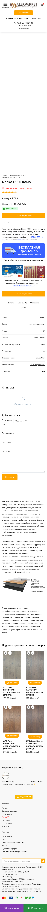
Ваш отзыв (7, 451)
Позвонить (37, 908)
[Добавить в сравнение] (9, 221)
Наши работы (7, 814)
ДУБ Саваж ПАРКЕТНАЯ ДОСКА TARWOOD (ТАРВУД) (34, 691)
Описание (34, 303)
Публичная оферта (9, 849)
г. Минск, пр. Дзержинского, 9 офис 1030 (23, 18)
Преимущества (8, 433)
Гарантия (24, 308)
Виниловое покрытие (17, 175)
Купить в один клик (24, 215)
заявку (20, 240)
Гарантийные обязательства (13, 842)
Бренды (5, 846)
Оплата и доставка (9, 811)
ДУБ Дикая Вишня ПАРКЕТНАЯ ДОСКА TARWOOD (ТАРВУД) (34, 745)
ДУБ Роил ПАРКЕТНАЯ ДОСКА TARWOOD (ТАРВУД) (11, 745)
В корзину (13, 682)
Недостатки (6, 442)
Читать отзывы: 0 (27, 188)
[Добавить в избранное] (4, 221)
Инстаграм (13, 908)
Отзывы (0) (22, 303)
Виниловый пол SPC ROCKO (11, 177)
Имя (3, 424)
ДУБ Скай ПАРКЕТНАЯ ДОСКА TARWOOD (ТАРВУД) (11, 691)
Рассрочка (6, 820)
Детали (11, 303)
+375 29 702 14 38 (25, 26)
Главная (4, 175)
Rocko (42, 317)
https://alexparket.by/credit (23, 286)
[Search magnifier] (43, 861)
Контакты (5, 826)
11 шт (43, 351)
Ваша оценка (7, 420)
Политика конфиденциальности (14, 852)
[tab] (11, 302)
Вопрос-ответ (7, 823)
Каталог (5, 808)
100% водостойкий (37, 365)
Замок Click (40, 358)
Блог (4, 839)
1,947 (43, 344)
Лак (43, 371)
